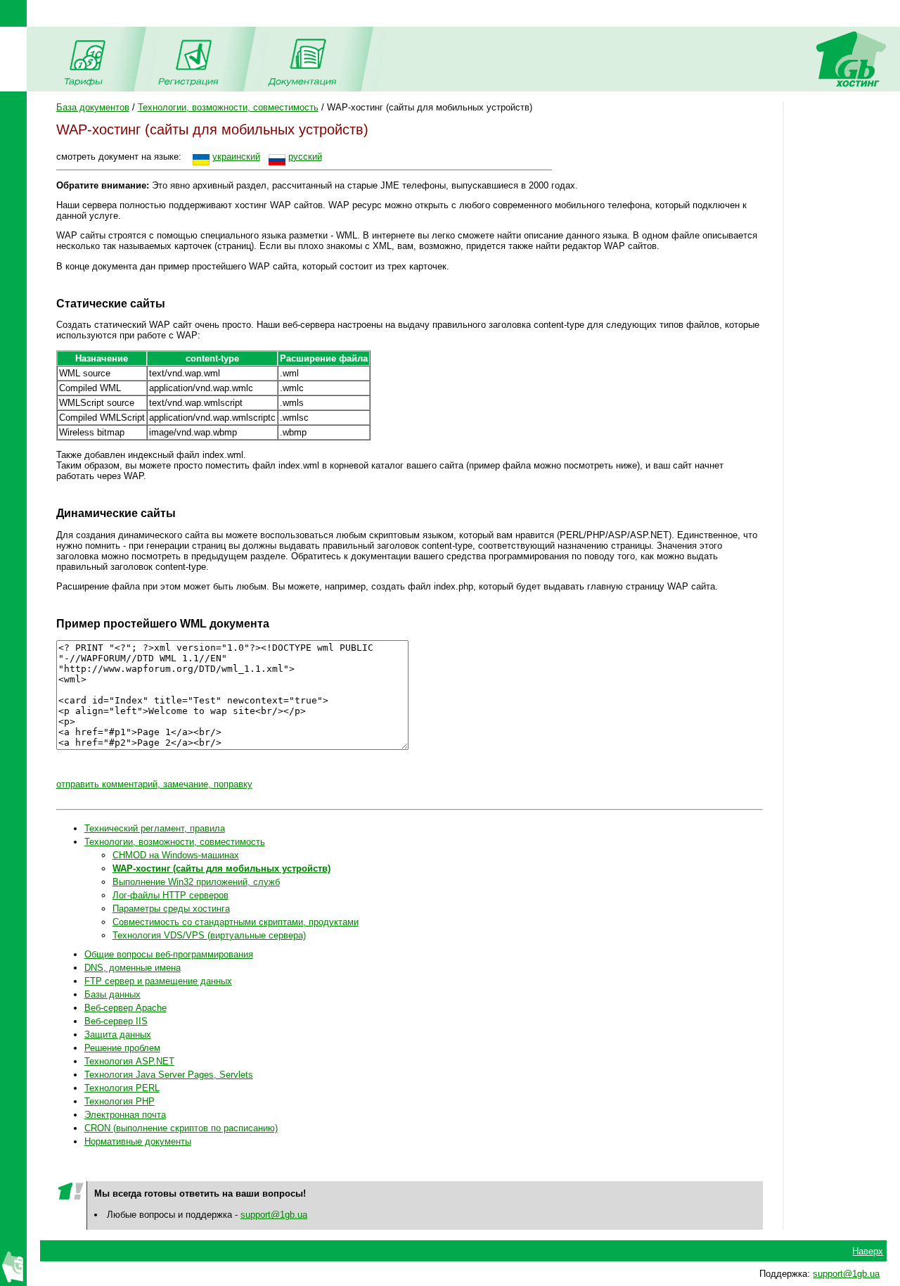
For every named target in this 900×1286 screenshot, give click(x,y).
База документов (92, 107)
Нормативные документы (137, 1141)
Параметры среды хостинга (171, 908)
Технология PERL (122, 1088)
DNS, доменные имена (132, 967)
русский (305, 156)
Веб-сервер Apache (125, 1007)
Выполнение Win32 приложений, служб (196, 882)
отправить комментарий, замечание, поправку (154, 784)
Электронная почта (125, 1114)
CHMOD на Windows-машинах (175, 855)
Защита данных (117, 1034)
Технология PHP (119, 1101)
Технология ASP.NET (129, 1061)
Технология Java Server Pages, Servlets (168, 1074)
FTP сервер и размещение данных (158, 981)
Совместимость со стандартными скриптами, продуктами (235, 922)
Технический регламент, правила (154, 828)
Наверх (867, 1251)
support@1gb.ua (273, 1214)
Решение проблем (122, 1048)
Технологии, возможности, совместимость (228, 107)
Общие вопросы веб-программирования (168, 954)
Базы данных (112, 994)
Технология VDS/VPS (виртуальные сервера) (209, 935)
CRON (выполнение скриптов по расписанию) (181, 1128)
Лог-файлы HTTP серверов (170, 895)
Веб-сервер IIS (116, 1021)
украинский (236, 156)
